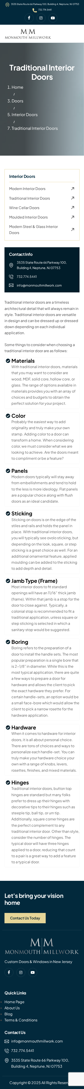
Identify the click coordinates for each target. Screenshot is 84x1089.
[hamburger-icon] (75, 34)
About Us (12, 1007)
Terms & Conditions (20, 1020)
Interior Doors (25, 114)
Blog (8, 1014)
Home (17, 87)
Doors (17, 100)
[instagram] (41, 17)
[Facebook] (29, 17)
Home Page (14, 1001)
